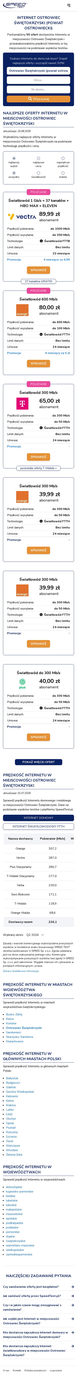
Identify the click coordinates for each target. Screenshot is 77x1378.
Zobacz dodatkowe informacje (21, 971)
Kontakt (17, 1370)
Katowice (12, 1096)
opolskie (11, 1218)
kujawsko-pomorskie (19, 1191)
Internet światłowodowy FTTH (38, 826)
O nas (6, 1370)
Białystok (12, 1078)
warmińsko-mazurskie (20, 1245)
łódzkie (10, 1196)
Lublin (10, 1110)
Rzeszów (12, 1132)
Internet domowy (38, 818)
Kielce (10, 1019)
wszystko (13, 177)
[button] (69, 5)
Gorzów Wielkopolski (20, 1092)
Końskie (11, 1023)
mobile (63, 177)
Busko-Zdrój (14, 1014)
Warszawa (13, 1146)
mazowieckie (14, 1214)
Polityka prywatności (35, 1370)
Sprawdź (38, 270)
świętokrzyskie (15, 1241)
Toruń (9, 1141)
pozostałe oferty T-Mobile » (38, 468)
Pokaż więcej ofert (38, 762)
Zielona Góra (14, 1155)
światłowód (38, 177)
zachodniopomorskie (19, 1254)
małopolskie (14, 1209)
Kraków (11, 1105)
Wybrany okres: (13, 935)
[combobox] (38, 71)
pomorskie (13, 1232)
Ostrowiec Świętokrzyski (24, 1028)
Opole (10, 1123)
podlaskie (12, 1227)
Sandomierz (13, 1032)
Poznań (11, 1128)
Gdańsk (11, 1087)
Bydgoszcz (13, 1083)
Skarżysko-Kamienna (19, 1037)
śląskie (10, 1236)
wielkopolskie (15, 1250)
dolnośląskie (14, 1187)
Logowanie (56, 1370)
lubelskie (12, 1200)
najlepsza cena (38, 164)
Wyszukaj (40, 98)
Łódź (9, 1114)
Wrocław (12, 1150)
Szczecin (11, 1137)
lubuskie (11, 1205)
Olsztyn (11, 1119)
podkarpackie (14, 1223)
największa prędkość (63, 164)
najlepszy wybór (13, 164)
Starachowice (14, 1041)
